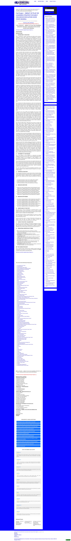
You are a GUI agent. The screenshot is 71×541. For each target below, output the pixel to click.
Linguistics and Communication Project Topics (24, 329)
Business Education (20, 283)
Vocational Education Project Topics (22, 365)
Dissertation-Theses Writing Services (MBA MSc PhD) (25, 296)
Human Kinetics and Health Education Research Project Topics (50, 206)
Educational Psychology (49, 174)
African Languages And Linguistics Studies (24, 268)
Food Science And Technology (22, 311)
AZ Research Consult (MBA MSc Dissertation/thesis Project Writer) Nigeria (26, 531)
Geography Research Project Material (23, 316)
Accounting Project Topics (21, 265)
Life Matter (19, 328)
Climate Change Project (21, 288)
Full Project (19, 314)
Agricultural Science (20, 270)
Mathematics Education (21, 336)
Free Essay (19, 312)
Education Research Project (21, 301)
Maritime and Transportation (21, 331)
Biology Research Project (21, 279)
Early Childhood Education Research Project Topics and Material (27, 298)
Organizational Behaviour (21, 343)
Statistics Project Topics (21, 362)
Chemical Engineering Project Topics (23, 285)
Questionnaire (19, 357)
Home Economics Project (21, 320)
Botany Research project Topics (22, 281)
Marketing (18, 332)
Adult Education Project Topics (22, 267)
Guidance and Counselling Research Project (24, 318)
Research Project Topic (21, 359)
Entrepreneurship (20, 307)
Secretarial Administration (21, 360)
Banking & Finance (20, 273)
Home (35, 1)
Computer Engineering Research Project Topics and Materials (50, 152)
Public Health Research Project (22, 354)
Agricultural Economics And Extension (23, 269)
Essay (47, 1)
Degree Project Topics (20, 295)
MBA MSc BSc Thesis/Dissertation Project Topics (25, 337)
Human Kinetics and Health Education (23, 322)
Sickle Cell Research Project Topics (22, 361)
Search (46, 8)
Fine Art (18, 309)
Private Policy (19, 350)
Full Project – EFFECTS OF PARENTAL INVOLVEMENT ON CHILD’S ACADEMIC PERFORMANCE (20, 523)
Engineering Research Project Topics (23, 304)
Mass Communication (20, 334)
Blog (18, 280)
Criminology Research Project (22, 294)
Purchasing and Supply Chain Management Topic (25, 355)
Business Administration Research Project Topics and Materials (50, 139)
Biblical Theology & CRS (21, 276)
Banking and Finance (20, 274)
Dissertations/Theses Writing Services (23, 297)
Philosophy (47, 250)
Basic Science (19, 275)
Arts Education (19, 272)
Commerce (19, 289)
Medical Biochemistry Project (22, 338)
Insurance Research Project (21, 325)
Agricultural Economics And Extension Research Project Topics (50, 117)
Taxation (18, 363)
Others (18, 345)
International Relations (20, 326)
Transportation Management (21, 364)
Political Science (19, 349)
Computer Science (20, 291)
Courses (18, 293)
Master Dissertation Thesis (21, 335)
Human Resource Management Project (23, 323)
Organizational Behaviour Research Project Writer (25, 344)
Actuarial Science (20, 266)
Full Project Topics (20, 315)
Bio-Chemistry (19, 278)
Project (18, 351)
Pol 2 (18, 348)
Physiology (19, 346)
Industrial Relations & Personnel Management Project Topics (26, 324)
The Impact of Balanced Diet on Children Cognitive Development (28, 522)
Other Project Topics (49, 247)
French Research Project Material (22, 313)
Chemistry (18, 286)
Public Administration (20, 353)
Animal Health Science (20, 271)
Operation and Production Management (23, 342)
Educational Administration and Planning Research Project (26, 302)
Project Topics (52, 1)
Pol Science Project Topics (50, 254)
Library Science (19, 327)
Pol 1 (18, 347)
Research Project (20, 358)
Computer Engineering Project (22, 290)
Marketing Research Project (21, 333)
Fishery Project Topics (20, 310)
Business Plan (19, 284)
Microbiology (19, 340)
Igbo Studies (48, 211)
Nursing (18, 341)
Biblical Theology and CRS (21, 277)
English (18, 305)
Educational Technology (21, 303)
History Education (20, 319)
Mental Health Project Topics (21, 339)
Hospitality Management (21, 321)
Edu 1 (18, 300)
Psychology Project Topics (50, 260)
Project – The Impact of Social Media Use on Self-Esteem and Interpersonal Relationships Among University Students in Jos (51, 71)
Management (19, 330)
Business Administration (21, 282)
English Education (20, 306)
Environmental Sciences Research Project (24, 308)
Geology (18, 317)
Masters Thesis (41, 1)
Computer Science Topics (21, 292)
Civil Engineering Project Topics (22, 287)
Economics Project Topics (21, 299)
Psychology (19, 352)
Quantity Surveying (20, 356)
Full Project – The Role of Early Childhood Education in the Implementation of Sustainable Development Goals (37, 523)
